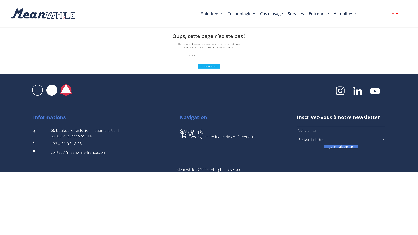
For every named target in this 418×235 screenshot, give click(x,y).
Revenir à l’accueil (209, 66)
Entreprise (319, 13)
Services (296, 13)
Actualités (343, 13)
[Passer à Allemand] (397, 13)
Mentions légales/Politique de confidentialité (217, 136)
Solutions (210, 13)
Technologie (240, 13)
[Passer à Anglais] (393, 13)
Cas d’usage (271, 13)
